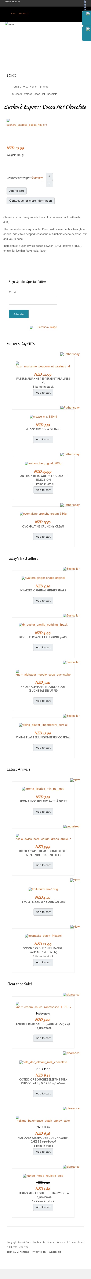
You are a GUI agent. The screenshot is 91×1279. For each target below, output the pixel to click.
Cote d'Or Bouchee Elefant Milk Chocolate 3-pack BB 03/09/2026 (43, 1081)
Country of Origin (18, 177)
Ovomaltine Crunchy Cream (43, 526)
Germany (37, 177)
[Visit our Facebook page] (45, 329)
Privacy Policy (39, 1251)
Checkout (23, 13)
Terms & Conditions (18, 1251)
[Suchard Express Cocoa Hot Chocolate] (27, 122)
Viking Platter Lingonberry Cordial (43, 737)
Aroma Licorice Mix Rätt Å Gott (43, 801)
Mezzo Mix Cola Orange (43, 429)
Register (16, 2)
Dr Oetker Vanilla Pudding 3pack (43, 637)
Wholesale (55, 1251)
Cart (14, 13)
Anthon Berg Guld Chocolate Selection (43, 477)
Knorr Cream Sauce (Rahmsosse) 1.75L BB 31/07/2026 (43, 1025)
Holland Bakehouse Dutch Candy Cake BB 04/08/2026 (43, 1139)
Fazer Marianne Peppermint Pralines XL (43, 380)
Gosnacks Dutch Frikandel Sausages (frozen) (43, 950)
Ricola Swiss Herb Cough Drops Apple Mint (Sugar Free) (43, 853)
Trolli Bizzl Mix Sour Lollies (43, 901)
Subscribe (19, 314)
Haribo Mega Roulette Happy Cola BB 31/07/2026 (43, 1195)
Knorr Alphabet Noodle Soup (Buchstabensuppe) (43, 688)
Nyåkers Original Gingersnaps (43, 590)
